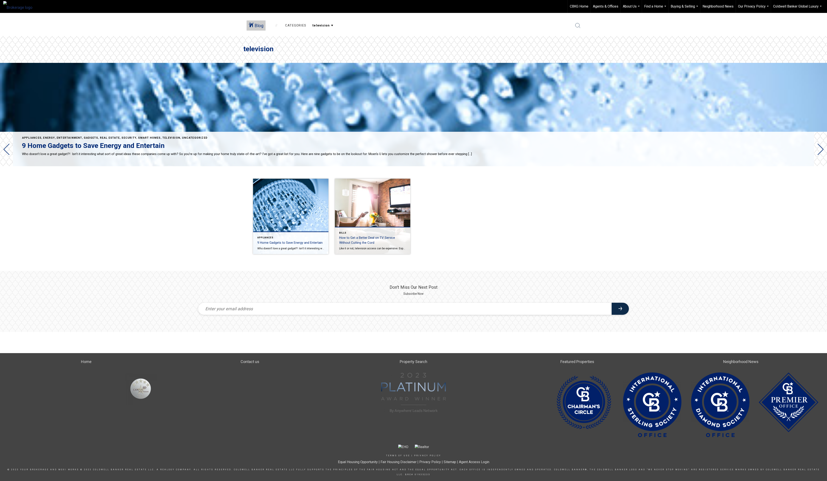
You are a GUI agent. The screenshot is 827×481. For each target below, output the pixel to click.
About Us (632, 8)
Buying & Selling (685, 8)
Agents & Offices (605, 6)
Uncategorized (194, 137)
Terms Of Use (398, 456)
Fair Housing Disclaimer (399, 462)
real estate (110, 137)
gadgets (91, 137)
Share (820, 178)
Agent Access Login (474, 462)
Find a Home (655, 8)
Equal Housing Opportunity (358, 462)
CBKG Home (579, 6)
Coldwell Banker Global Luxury (798, 8)
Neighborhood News (718, 6)
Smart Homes (149, 137)
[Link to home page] (20, 6)
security (128, 137)
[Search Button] (578, 25)
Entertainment (69, 137)
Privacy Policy (427, 456)
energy (49, 137)
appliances (31, 137)
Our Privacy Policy (754, 8)
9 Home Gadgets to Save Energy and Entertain (93, 145)
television (171, 137)
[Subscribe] (620, 309)
